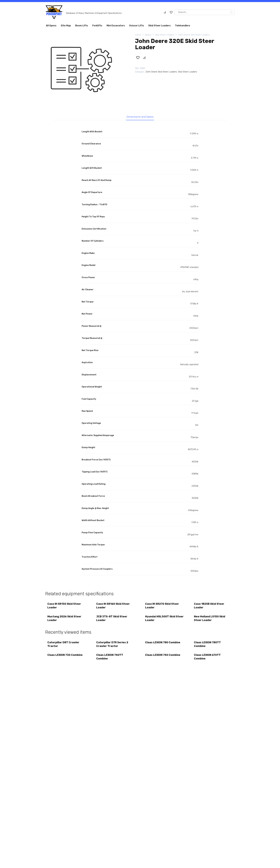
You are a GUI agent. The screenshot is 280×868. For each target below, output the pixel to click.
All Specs (51, 26)
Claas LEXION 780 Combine (162, 643)
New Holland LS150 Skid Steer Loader (209, 619)
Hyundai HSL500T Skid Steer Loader (164, 619)
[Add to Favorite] (138, 59)
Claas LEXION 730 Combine (65, 656)
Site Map (66, 26)
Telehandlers (182, 26)
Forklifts (97, 26)
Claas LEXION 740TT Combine (109, 657)
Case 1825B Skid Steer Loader (209, 606)
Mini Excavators (116, 26)
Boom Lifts (81, 26)
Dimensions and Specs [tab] (140, 117)
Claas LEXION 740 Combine (162, 656)
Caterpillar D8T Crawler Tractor (63, 645)
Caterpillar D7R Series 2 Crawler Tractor (112, 645)
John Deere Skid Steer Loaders (194, 36)
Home (138, 36)
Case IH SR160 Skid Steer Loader (113, 606)
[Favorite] (171, 13)
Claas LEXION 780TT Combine (207, 645)
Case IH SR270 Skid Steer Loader (162, 606)
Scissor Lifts (136, 26)
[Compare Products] (165, 13)
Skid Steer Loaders (159, 26)
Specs (148, 36)
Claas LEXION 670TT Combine (207, 657)
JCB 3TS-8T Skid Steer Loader (111, 619)
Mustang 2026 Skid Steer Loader (64, 619)
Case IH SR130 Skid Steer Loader (64, 606)
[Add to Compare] (144, 59)
